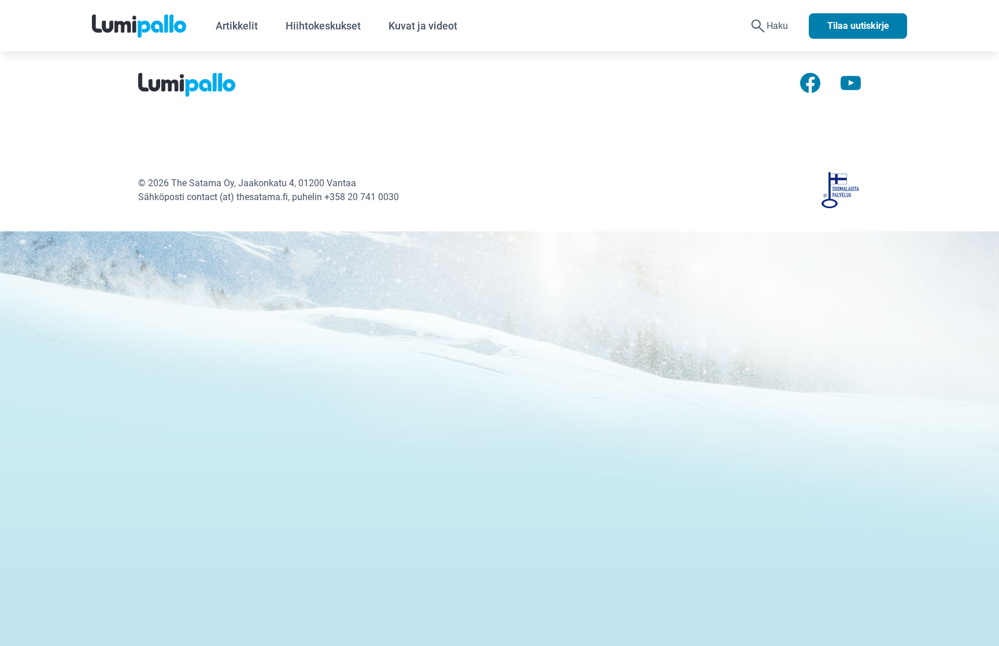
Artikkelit (237, 26)
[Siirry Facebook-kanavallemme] (810, 82)
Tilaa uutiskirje (858, 25)
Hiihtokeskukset (323, 26)
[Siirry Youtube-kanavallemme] (851, 82)
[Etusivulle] (147, 26)
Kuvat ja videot (422, 26)
